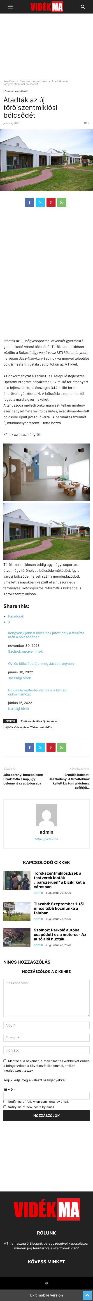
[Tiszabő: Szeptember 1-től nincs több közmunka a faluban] (16, 912)
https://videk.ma (46, 839)
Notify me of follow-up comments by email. (38, 1101)
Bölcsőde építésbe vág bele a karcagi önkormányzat (37, 692)
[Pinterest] (51, 202)
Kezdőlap (9, 81)
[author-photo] (46, 826)
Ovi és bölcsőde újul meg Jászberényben (41, 664)
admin (46, 832)
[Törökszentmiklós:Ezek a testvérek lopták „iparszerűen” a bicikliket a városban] (16, 881)
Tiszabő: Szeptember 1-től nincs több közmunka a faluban (59, 908)
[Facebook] (29, 202)
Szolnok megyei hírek (33, 81)
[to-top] (87, 1293)
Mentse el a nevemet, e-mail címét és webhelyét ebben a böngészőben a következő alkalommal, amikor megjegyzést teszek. (46, 1065)
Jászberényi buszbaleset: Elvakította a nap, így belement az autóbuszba (23, 779)
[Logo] (46, 1219)
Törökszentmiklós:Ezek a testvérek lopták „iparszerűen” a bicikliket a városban (59, 880)
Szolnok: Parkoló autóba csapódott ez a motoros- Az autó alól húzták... (60, 934)
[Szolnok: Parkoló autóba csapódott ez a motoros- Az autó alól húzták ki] (16, 938)
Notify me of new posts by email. (31, 1107)
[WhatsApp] (61, 202)
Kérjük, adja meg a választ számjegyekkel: (34, 1080)
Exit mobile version (46, 1295)
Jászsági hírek (19, 678)
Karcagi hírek (18, 709)
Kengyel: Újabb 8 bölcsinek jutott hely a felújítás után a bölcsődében (46, 635)
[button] (10, 7)
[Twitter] (40, 202)
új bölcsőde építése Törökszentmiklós (28, 727)
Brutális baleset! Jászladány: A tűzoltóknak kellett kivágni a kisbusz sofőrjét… (69, 781)
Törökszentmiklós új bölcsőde (39, 721)
